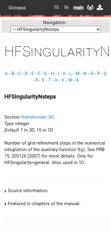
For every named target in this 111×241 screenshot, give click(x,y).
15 (56, 7)
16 (66, 7)
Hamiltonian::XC (38, 117)
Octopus (17, 7)
